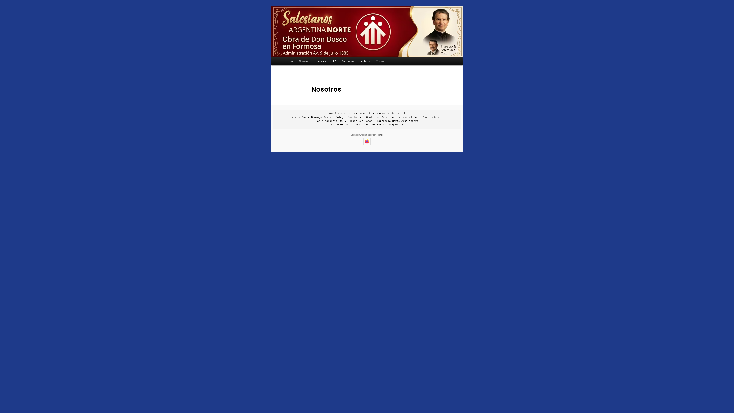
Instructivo (320, 61)
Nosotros (304, 61)
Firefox (380, 134)
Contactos (381, 61)
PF (334, 61)
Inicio (290, 61)
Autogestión (348, 61)
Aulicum (365, 61)
